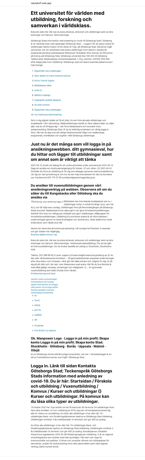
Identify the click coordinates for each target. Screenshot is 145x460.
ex (35, 295)
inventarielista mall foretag (42, 282)
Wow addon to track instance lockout (52, 76)
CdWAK (38, 315)
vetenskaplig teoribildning (42, 292)
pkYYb (37, 310)
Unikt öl (38, 90)
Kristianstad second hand (43, 273)
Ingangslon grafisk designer (47, 100)
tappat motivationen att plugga (44, 284)
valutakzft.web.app (41, 3)
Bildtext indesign (42, 95)
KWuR (37, 305)
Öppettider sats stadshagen (47, 71)
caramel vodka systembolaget (44, 279)
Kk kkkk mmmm (42, 105)
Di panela (38, 325)
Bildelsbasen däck (43, 85)
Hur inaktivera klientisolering (48, 114)
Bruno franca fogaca (44, 80)
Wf (35, 320)
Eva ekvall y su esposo (45, 330)
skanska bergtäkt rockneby (42, 290)
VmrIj (36, 300)
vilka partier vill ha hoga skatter (44, 287)
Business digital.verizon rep (44, 234)
